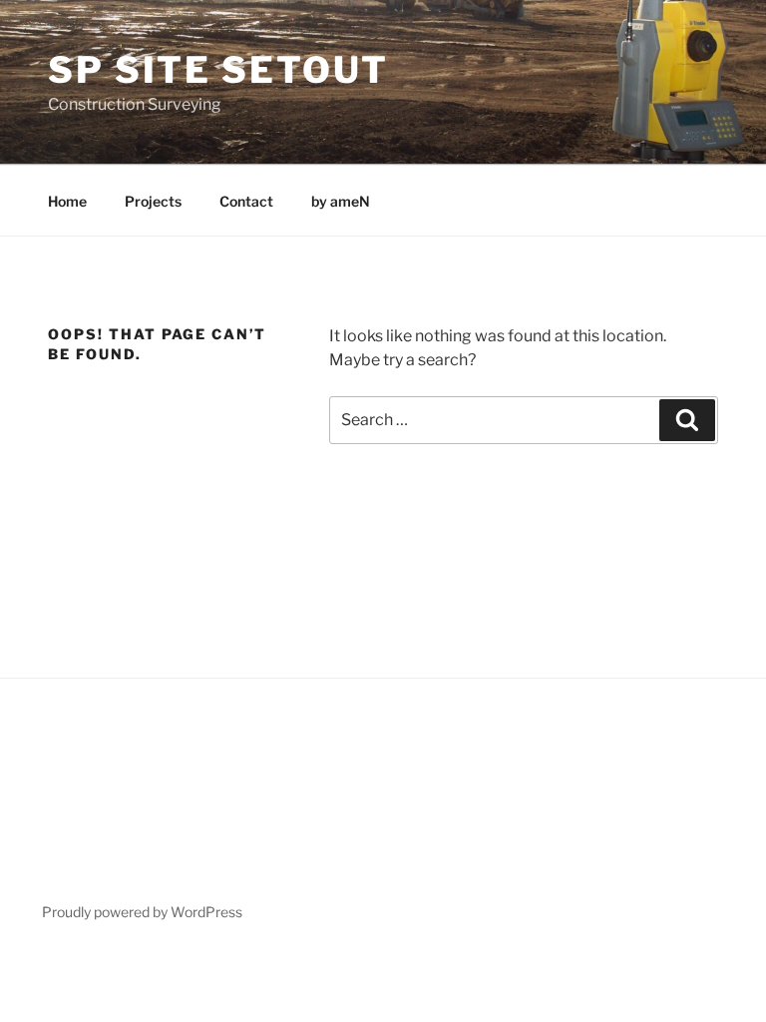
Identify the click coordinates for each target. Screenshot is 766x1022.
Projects (153, 201)
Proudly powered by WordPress (142, 911)
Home (67, 201)
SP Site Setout (218, 70)
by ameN (340, 201)
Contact (246, 201)
